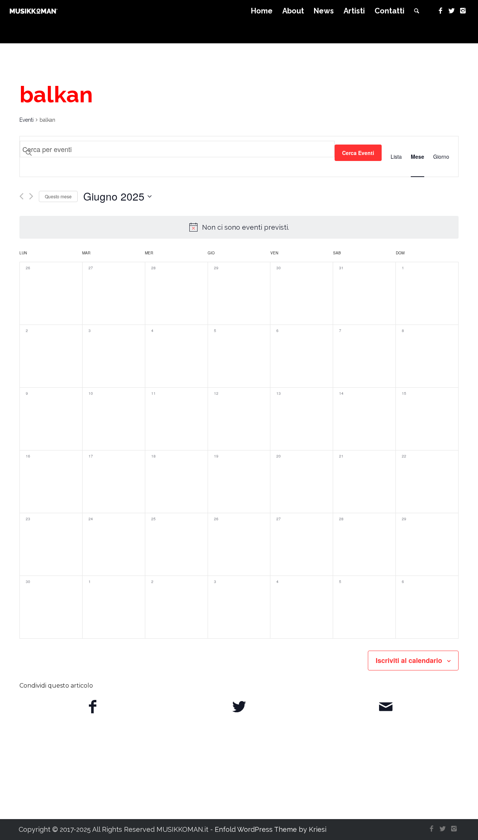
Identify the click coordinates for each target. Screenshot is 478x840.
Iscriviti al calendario (409, 660)
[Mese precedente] (21, 196)
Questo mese (58, 196)
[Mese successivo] (31, 196)
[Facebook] (440, 10)
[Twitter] (451, 10)
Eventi (26, 120)
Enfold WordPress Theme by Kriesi (270, 829)
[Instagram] (462, 10)
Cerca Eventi (358, 152)
